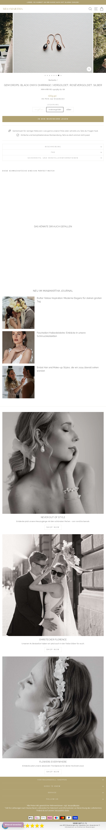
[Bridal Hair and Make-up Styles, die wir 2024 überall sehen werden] (18, 382)
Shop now (53, 649)
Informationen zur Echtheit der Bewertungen (80, 827)
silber (68, 110)
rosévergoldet (55, 110)
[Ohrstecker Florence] (53, 585)
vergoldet (39, 110)
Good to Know (52, 786)
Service (52, 792)
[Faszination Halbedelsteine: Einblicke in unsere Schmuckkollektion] (18, 347)
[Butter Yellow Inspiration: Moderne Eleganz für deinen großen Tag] (18, 313)
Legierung (53, 104)
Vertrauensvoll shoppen (52, 780)
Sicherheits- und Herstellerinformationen (53, 158)
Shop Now (53, 527)
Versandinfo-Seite (62, 811)
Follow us (52, 799)
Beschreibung (53, 146)
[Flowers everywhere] (53, 707)
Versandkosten (59, 99)
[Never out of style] (53, 463)
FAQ (53, 152)
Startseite (52, 80)
